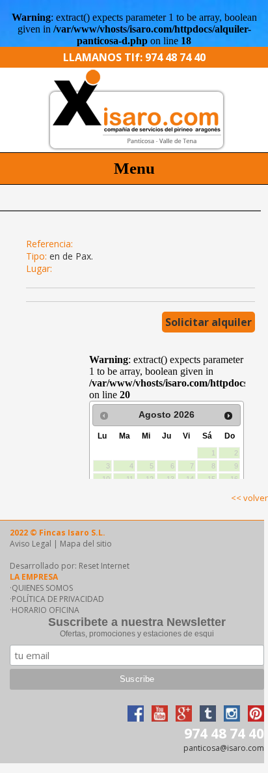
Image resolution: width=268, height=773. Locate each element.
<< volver (249, 498)
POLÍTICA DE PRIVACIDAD (58, 598)
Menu (134, 168)
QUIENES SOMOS (42, 587)
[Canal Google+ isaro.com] (184, 718)
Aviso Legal (30, 543)
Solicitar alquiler (208, 322)
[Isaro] (134, 148)
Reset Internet (104, 565)
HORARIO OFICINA (45, 610)
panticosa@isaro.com (223, 747)
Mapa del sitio (86, 543)
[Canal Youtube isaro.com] (160, 718)
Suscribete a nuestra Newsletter (137, 622)
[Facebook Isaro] (135, 718)
